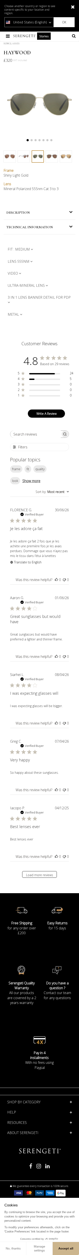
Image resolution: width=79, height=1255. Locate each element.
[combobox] (52, 492)
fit (28, 469)
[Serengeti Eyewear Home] (25, 36)
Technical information (29, 227)
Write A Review (46, 413)
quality (40, 469)
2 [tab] (32, 140)
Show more (31, 480)
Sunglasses (12, 43)
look (15, 481)
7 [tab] (51, 140)
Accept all (65, 1248)
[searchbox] (35, 434)
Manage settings (39, 1248)
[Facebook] (30, 1168)
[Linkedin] (47, 1168)
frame (16, 469)
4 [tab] (39, 140)
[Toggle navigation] (8, 36)
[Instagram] (38, 1168)
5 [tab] (43, 140)
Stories (43, 36)
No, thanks (13, 1248)
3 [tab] (35, 140)
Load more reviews (39, 875)
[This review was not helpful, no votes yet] (64, 579)
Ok (64, 22)
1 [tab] (28, 140)
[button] (39, 1122)
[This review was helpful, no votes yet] (56, 579)
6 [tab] (47, 140)
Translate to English (27, 562)
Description (18, 212)
